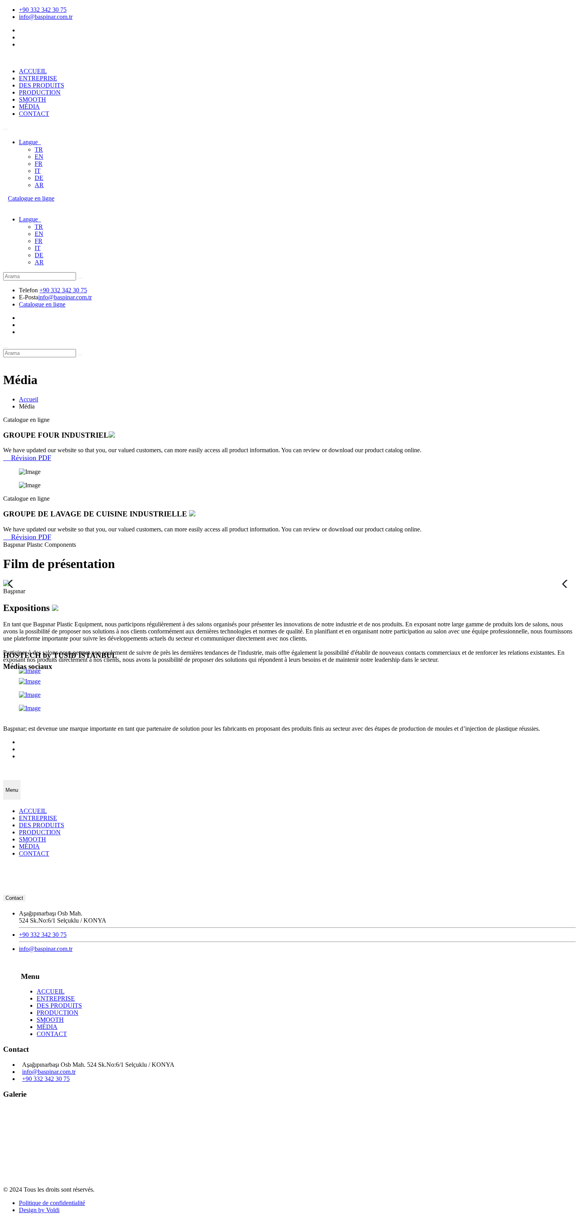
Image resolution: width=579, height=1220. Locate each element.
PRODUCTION (40, 92)
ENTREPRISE (38, 78)
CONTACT (34, 113)
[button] (566, 583)
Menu (12, 790)
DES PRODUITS (41, 85)
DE (39, 178)
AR (39, 185)
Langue (30, 142)
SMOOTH (32, 99)
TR (39, 149)
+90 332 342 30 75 (43, 9)
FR (39, 163)
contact (14, 898)
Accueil (28, 399)
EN (39, 156)
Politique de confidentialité (52, 1203)
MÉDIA (29, 106)
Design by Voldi (39, 1210)
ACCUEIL (33, 71)
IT (38, 170)
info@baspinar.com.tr (45, 16)
